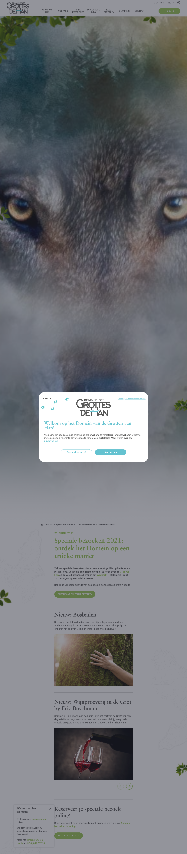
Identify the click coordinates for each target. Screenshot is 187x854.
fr (42, 399)
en (46, 399)
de (50, 399)
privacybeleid (51, 441)
